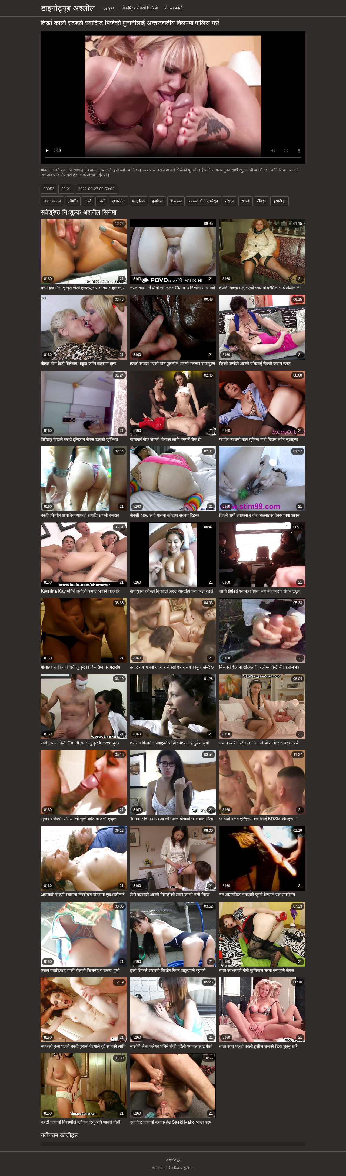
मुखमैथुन (157, 201)
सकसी (245, 201)
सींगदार (261, 201)
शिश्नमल (176, 201)
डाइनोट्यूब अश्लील (68, 8)
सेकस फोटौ (174, 8)
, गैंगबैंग (73, 201)
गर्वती (101, 201)
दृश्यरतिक (118, 201)
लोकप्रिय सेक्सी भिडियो (139, 8)
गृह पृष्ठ (108, 8)
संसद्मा (229, 201)
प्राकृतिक (138, 201)
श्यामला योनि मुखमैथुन (203, 201)
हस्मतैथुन (279, 201)
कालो (88, 201)
